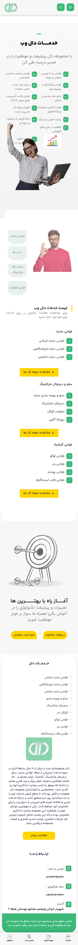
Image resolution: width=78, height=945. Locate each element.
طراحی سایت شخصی (56, 691)
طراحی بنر (62, 727)
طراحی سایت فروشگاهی (53, 684)
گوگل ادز (62, 713)
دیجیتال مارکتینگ (57, 705)
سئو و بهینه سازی (57, 698)
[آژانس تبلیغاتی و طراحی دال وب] (11, 8)
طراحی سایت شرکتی (56, 677)
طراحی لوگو (61, 720)
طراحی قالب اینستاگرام (54, 734)
